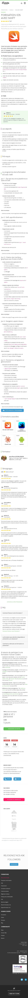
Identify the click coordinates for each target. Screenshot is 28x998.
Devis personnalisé (5, 877)
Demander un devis (14, 729)
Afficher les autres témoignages (14, 601)
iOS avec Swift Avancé (8, 429)
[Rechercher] (21, 3)
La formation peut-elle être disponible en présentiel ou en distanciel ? (14, 638)
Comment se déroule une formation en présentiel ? (13, 644)
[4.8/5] (5, 21)
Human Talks (14, 678)
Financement (4, 885)
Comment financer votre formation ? (12, 613)
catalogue (4, 671)
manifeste (7, 667)
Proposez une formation (6, 880)
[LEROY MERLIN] (14, 812)
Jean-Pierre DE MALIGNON (16, 456)
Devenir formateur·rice (6, 904)
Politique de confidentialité (7, 896)
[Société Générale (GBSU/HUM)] (14, 816)
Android (22, 444)
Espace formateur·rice (5, 907)
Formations (3, 914)
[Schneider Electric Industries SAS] (14, 819)
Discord (10, 680)
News (2, 930)
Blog (2, 922)
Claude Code (8, 444)
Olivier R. (8, 112)
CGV (2, 899)
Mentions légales (4, 902)
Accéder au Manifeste (14, 799)
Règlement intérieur (5, 894)
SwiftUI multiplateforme (22, 430)
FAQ (2, 883)
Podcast (3, 935)
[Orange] (14, 826)
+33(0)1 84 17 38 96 (14, 993)
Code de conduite (5, 891)
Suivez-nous (14, 864)
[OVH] (14, 829)
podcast (20, 678)
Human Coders (24, 942)
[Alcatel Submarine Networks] (14, 823)
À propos (3, 920)
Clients (2, 917)
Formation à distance (5, 888)
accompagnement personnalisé (11, 694)
